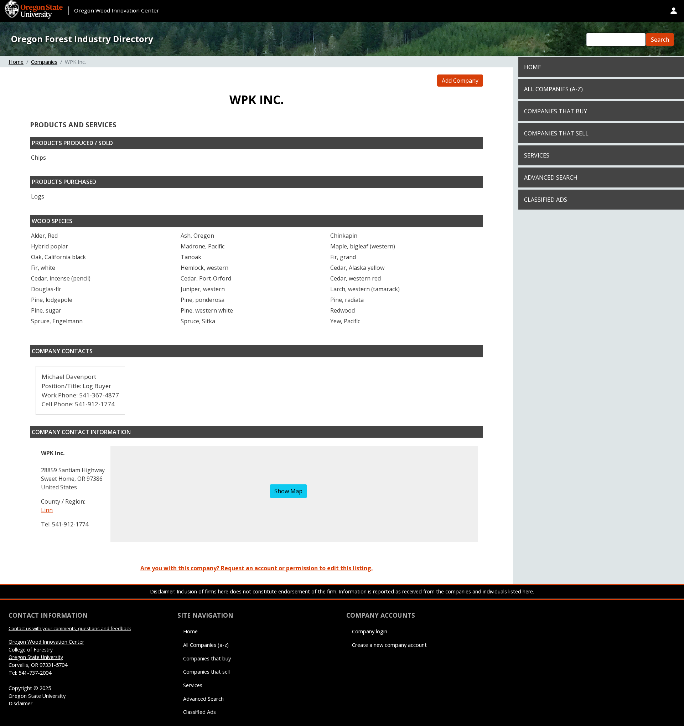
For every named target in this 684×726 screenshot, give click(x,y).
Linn (47, 510)
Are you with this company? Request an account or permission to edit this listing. (256, 568)
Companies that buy (555, 111)
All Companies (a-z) (553, 89)
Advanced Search (550, 177)
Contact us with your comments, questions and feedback (70, 628)
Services (536, 155)
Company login (369, 631)
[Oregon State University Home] (34, 4)
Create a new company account (389, 645)
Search (660, 39)
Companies (44, 61)
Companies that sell (556, 133)
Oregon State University (36, 657)
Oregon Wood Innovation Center (116, 10)
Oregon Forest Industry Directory (82, 39)
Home (16, 61)
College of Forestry (31, 649)
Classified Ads (545, 200)
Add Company (460, 80)
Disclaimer (20, 703)
